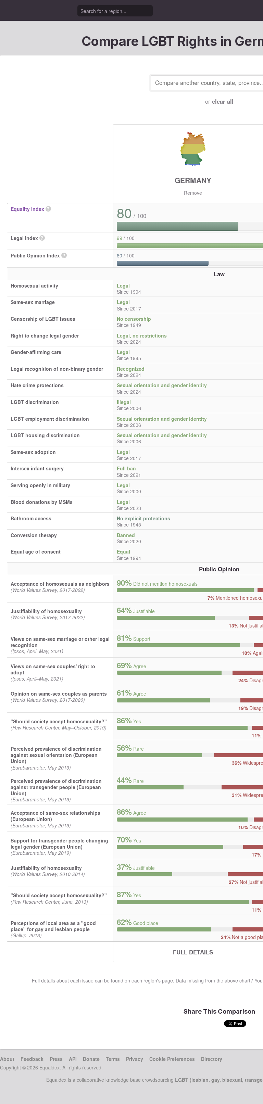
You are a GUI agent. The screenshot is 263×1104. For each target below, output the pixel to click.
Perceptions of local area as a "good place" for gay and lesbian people (53, 925)
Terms (113, 1058)
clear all (223, 101)
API (73, 1058)
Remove (193, 192)
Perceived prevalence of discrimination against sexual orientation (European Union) (56, 754)
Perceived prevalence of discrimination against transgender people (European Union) (56, 787)
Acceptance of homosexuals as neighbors (60, 583)
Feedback (32, 1058)
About (7, 1058)
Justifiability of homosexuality (46, 611)
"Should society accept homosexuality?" (59, 721)
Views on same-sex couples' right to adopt (53, 669)
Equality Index (27, 208)
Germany (193, 180)
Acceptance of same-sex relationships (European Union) (55, 815)
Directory (211, 1058)
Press (56, 1058)
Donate (91, 1058)
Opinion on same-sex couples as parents (59, 693)
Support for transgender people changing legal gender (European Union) (59, 843)
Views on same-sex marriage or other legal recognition (60, 641)
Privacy (134, 1058)
